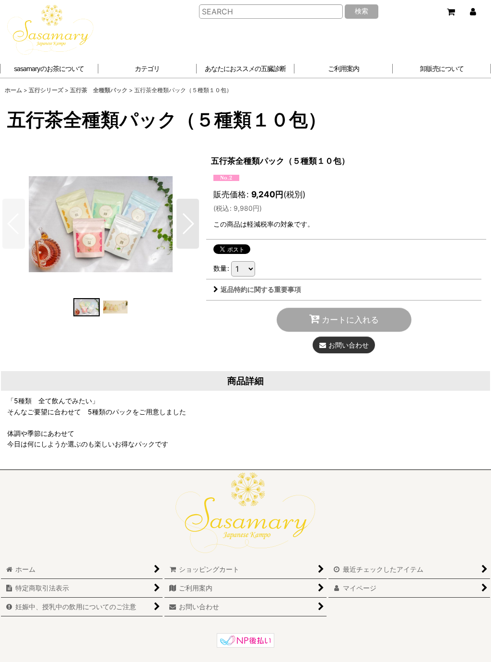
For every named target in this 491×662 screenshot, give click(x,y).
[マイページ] (472, 12)
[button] (246, 69)
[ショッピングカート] (450, 12)
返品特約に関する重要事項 (261, 289)
